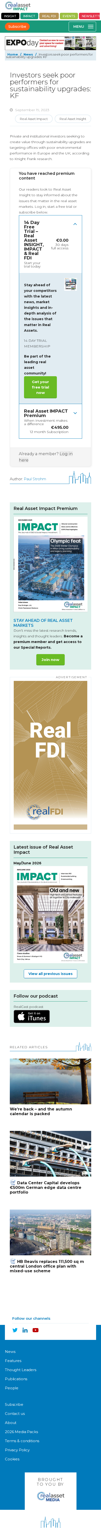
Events (69, 16)
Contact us (15, 1413)
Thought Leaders (20, 1369)
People (11, 1388)
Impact (29, 16)
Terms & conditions (22, 1440)
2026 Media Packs (21, 1431)
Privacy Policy (17, 1450)
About (10, 1422)
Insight (10, 16)
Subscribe (17, 26)
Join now (50, 659)
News (28, 54)
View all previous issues (50, 974)
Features (13, 1360)
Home (12, 54)
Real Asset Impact (34, 119)
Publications (16, 1379)
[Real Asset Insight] (17, 5)
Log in (40, 206)
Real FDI (49, 16)
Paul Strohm (35, 479)
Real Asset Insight (73, 119)
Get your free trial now (40, 387)
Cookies (12, 1459)
